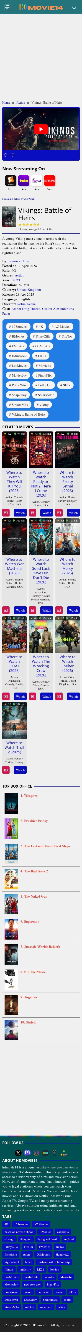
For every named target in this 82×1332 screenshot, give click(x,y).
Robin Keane (26, 303)
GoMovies (42, 346)
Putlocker (45, 385)
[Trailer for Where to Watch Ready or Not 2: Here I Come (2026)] (32, 513)
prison (27, 1292)
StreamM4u (20, 404)
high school (12, 1262)
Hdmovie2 (19, 355)
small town (11, 1300)
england (69, 1239)
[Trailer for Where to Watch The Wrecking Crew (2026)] (32, 696)
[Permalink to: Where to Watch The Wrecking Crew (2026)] (41, 633)
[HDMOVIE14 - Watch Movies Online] (41, 6)
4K (41, 326)
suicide (29, 1307)
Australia (11, 586)
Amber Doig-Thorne (25, 308)
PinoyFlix (45, 375)
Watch (20, 512)
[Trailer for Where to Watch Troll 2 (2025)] (6, 770)
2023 (16, 280)
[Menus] (7, 7)
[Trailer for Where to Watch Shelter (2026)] (59, 696)
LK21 (42, 355)
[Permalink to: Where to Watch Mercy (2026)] (67, 536)
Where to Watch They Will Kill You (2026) (14, 481)
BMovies (18, 336)
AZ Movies (62, 326)
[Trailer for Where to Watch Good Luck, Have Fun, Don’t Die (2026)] (32, 610)
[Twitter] (18, 1153)
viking (44, 404)
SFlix (66, 385)
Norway (19, 762)
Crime (36, 685)
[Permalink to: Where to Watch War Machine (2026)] (14, 536)
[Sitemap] (63, 1153)
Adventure (40, 592)
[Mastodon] (27, 1153)
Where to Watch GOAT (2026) (14, 663)
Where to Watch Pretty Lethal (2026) (68, 481)
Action (19, 275)
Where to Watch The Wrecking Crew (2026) (41, 666)
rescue (59, 1292)
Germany (45, 599)
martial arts (31, 1277)
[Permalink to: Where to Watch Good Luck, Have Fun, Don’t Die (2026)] (41, 536)
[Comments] (13, 154)
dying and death (48, 1239)
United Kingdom (29, 289)
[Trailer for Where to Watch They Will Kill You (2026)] (6, 513)
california (63, 1232)
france (60, 1247)
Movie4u (45, 365)
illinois (9, 1269)
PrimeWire (19, 385)
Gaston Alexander (54, 308)
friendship (11, 1254)
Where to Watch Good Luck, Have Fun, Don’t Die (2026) (41, 571)
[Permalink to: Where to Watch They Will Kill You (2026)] (14, 449)
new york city (32, 1284)
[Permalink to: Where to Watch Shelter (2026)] (67, 633)
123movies (19, 326)
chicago (9, 1239)
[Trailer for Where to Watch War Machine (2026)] (6, 610)
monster (49, 1277)
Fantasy (18, 758)
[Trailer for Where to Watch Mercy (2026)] (59, 610)
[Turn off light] (5, 154)
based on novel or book (19, 1232)
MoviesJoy (19, 375)
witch (61, 1307)
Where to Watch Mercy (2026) (68, 566)
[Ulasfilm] (54, 1153)
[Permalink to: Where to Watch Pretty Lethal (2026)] (67, 449)
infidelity (25, 1269)
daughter (25, 1239)
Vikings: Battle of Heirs (28, 414)
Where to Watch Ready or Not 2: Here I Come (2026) (41, 484)
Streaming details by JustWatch (18, 198)
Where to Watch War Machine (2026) (14, 566)
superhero (46, 1307)
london (54, 1269)
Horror (10, 500)
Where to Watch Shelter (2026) (68, 663)
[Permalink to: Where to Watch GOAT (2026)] (14, 633)
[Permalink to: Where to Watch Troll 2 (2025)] (14, 719)
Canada (45, 685)
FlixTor (67, 336)
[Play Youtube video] (41, 129)
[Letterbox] (45, 1153)
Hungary (72, 500)
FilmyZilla (43, 336)
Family (19, 684)
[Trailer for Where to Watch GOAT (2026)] (6, 696)
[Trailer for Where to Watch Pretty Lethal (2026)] (59, 513)
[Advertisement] (41, 57)
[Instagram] (36, 1153)
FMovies (18, 346)
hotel (28, 1262)
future (27, 1254)
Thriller (62, 500)
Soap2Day (19, 394)
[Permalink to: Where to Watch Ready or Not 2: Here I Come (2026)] (41, 449)
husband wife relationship (54, 1262)
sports (67, 1300)
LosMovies (19, 365)
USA (18, 504)
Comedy (18, 497)
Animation (14, 680)
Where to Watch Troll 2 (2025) (14, 747)
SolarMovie (46, 394)
